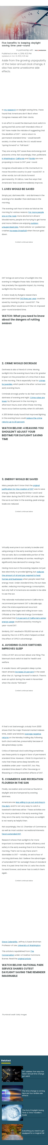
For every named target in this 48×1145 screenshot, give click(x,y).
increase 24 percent (24, 672)
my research (10, 110)
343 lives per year (28, 298)
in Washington (8, 158)
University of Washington (29, 945)
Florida (32, 158)
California (20, 158)
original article (24, 958)
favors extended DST (11, 834)
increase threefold (18, 230)
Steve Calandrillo (9, 941)
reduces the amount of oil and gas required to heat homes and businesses (23, 575)
